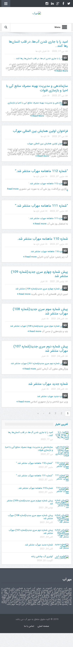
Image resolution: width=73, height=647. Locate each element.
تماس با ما (29, 626)
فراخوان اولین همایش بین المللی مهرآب (40, 131)
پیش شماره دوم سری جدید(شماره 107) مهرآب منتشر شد (40, 348)
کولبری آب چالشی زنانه (42, 556)
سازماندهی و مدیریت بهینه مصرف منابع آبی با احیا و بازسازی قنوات (37, 88)
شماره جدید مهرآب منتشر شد (48, 384)
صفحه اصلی (43, 626)
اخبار (44, 51)
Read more (62, 71)
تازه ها (38, 51)
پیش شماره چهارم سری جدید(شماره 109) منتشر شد (39, 274)
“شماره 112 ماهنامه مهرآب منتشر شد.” (41, 171)
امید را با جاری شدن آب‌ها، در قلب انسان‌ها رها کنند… (38, 44)
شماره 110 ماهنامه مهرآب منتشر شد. (43, 238)
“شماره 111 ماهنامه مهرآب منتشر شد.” (41, 205)
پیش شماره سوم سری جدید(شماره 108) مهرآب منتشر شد (40, 311)
